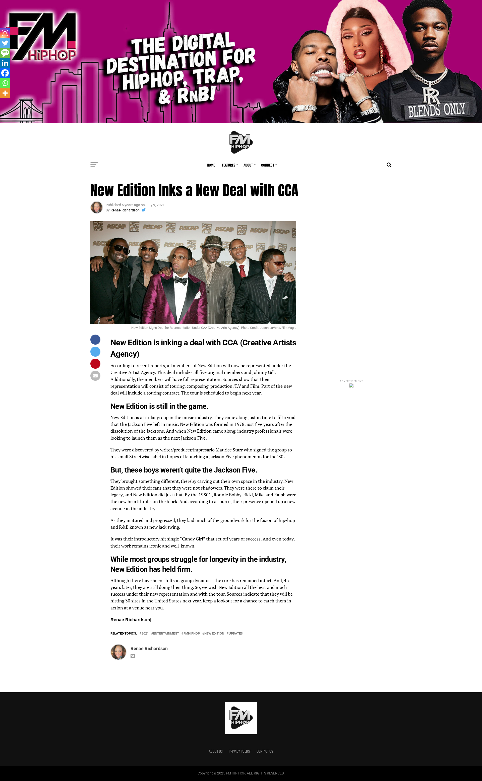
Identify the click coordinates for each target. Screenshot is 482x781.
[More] (5, 93)
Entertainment (166, 633)
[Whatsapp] (5, 83)
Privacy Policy (240, 751)
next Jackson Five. (189, 438)
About (248, 165)
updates (236, 633)
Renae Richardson (125, 210)
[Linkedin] (5, 63)
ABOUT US (216, 751)
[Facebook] (5, 73)
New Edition (214, 633)
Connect (267, 165)
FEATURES (228, 165)
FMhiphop (192, 633)
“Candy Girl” (192, 539)
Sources (230, 379)
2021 (145, 633)
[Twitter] (5, 43)
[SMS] (5, 53)
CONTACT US (265, 751)
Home (211, 165)
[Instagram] (5, 33)
